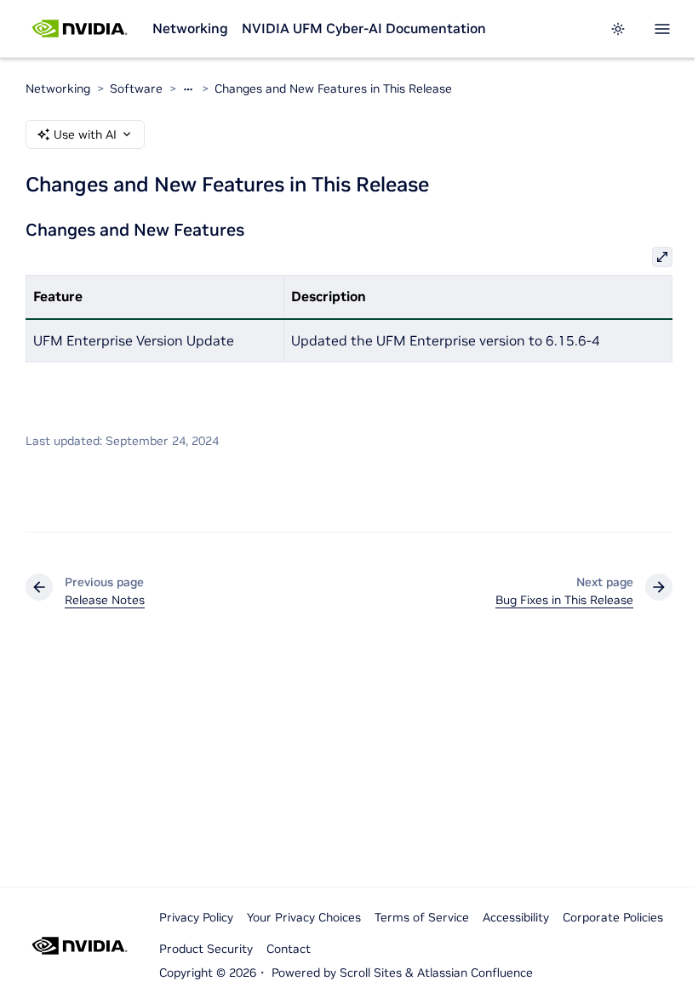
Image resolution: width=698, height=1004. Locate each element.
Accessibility (516, 917)
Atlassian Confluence (475, 972)
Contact (288, 948)
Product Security (206, 948)
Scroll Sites (371, 972)
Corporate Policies (613, 917)
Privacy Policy (196, 917)
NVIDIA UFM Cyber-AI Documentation (364, 28)
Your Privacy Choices (304, 917)
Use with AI (85, 134)
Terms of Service (422, 917)
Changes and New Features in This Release (333, 88)
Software (136, 88)
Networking (190, 28)
